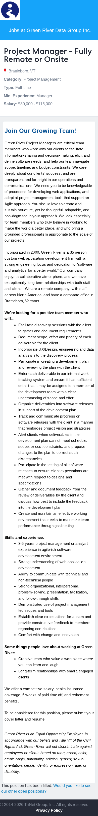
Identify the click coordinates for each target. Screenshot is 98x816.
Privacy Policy (49, 810)
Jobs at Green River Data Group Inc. (50, 30)
